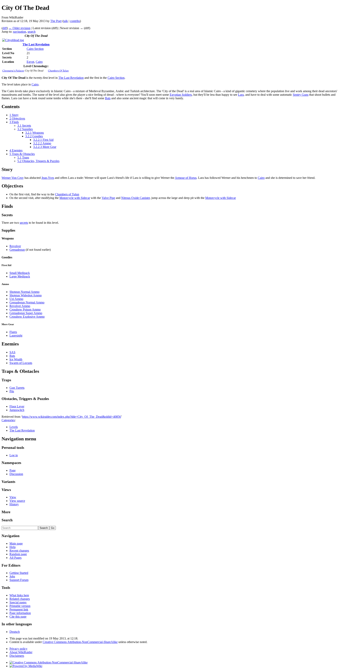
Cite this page (17, 616)
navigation (19, 31)
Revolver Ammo (19, 306)
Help (12, 547)
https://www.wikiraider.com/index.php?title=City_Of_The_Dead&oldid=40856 (71, 416)
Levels (13, 427)
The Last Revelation (36, 44)
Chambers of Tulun (67, 194)
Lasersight (15, 335)
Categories (8, 420)
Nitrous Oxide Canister (135, 198)
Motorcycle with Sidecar (74, 198)
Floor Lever (16, 406)
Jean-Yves (47, 177)
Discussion (16, 474)
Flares (13, 332)
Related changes (19, 598)
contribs (75, 21)
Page (12, 470)
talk (65, 21)
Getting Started (18, 572)
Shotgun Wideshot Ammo (25, 295)
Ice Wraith (15, 359)
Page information (20, 613)
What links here (19, 595)
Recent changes (19, 550)
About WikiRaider (20, 652)
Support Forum (18, 580)
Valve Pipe (108, 198)
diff (5, 28)
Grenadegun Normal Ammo (26, 302)
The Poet (56, 21)
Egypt (30, 61)
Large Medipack (19, 276)
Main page (16, 543)
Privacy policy (18, 648)
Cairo (39, 61)
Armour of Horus (186, 177)
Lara (241, 94)
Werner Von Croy (13, 177)
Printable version (19, 606)
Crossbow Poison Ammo (25, 309)
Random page (18, 554)
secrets (24, 222)
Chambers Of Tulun (58, 70)
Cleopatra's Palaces (13, 70)
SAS (12, 352)
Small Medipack (19, 273)
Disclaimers (16, 655)
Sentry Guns (300, 94)
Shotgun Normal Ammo (24, 291)
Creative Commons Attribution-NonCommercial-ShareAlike (80, 642)
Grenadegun (17, 249)
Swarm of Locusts (20, 363)
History (14, 504)
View (12, 497)
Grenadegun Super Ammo (25, 313)
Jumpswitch (16, 410)
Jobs (12, 576)
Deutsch (14, 631)
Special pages (17, 602)
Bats (108, 98)
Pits (11, 391)
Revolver (15, 246)
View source (17, 500)
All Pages (15, 557)
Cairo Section (35, 48)
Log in (13, 455)
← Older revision (19, 28)
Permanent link (18, 609)
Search (7, 520)
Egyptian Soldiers (181, 94)
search (32, 31)
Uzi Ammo (16, 299)
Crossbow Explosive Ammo (27, 316)
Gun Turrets (16, 387)
